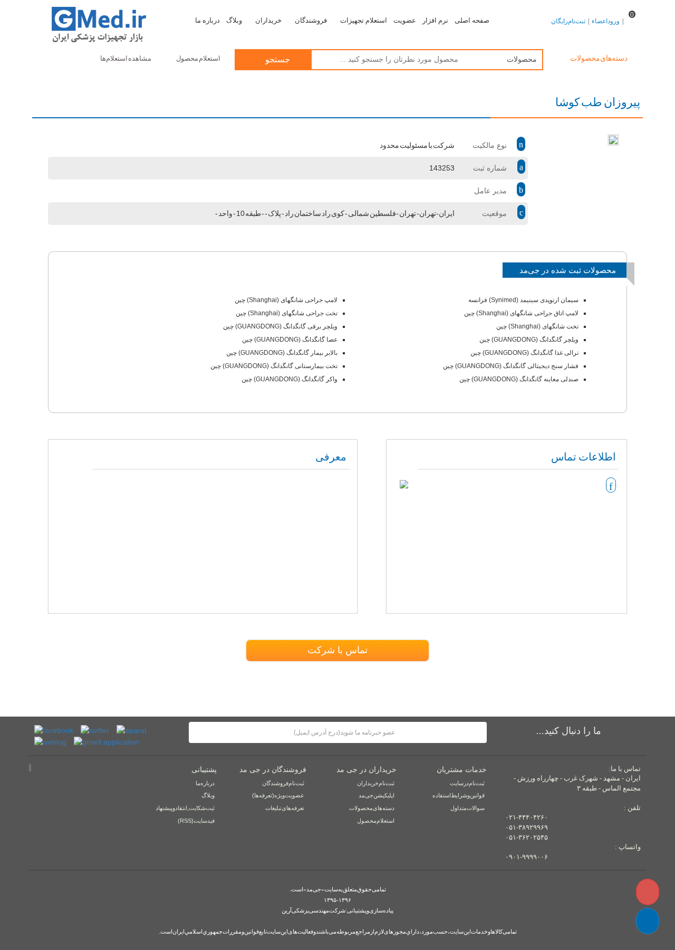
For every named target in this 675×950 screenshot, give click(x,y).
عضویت (404, 20)
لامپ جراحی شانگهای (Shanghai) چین (286, 300)
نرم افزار (435, 20)
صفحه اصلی (472, 20)
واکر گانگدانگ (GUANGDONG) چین (290, 379)
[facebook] (53, 730)
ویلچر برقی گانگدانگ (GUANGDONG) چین (280, 326)
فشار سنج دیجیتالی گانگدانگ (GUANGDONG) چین (510, 366)
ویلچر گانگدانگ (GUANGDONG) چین (528, 339)
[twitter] (95, 730)
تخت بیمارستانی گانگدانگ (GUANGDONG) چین (274, 366)
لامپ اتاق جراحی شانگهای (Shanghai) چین (521, 313)
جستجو (276, 59)
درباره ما (207, 20)
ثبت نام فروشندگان (283, 783)
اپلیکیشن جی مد (376, 795)
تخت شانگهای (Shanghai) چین (537, 326)
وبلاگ (234, 20)
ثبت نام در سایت (467, 783)
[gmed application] (106, 741)
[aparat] (132, 730)
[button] (647, 921)
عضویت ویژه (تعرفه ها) (278, 795)
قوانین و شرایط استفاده (458, 795)
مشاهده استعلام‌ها (126, 58)
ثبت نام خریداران (375, 783)
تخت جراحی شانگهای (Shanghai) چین (287, 313)
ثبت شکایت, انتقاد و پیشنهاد (185, 808)
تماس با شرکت (337, 650)
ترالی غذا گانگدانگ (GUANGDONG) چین (524, 352)
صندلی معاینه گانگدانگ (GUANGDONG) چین (518, 379)
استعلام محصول (198, 58)
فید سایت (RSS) (196, 820)
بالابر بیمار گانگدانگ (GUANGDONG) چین (282, 352)
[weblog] (50, 741)
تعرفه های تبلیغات (284, 808)
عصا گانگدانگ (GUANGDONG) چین (290, 339)
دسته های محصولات (371, 808)
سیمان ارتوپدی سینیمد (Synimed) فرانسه (523, 300)
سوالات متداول (467, 808)
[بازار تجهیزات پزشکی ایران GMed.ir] (106, 23)
